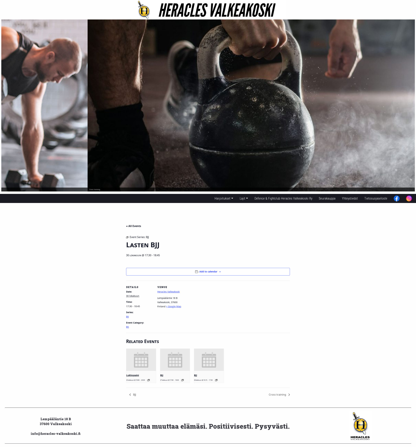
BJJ (127, 316)
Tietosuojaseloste (375, 198)
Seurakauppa (327, 198)
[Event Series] (148, 380)
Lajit (242, 198)
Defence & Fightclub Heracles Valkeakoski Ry (283, 198)
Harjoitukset (222, 198)
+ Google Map (173, 306)
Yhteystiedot (350, 198)
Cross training (278, 394)
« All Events (133, 226)
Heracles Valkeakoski (168, 291)
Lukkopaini (132, 375)
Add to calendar (208, 271)
